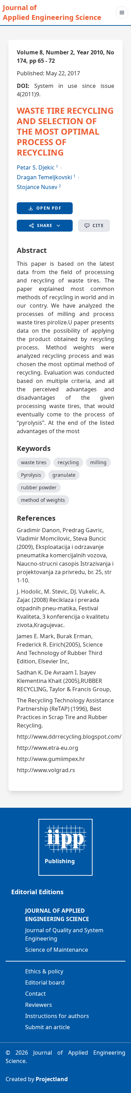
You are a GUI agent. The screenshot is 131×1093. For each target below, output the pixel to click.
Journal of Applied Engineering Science (52, 12)
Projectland (52, 1079)
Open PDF (48, 208)
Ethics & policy (44, 971)
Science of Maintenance (56, 949)
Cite (98, 225)
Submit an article (47, 1027)
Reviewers (38, 1005)
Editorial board (45, 982)
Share (45, 225)
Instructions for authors (57, 1016)
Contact (35, 993)
